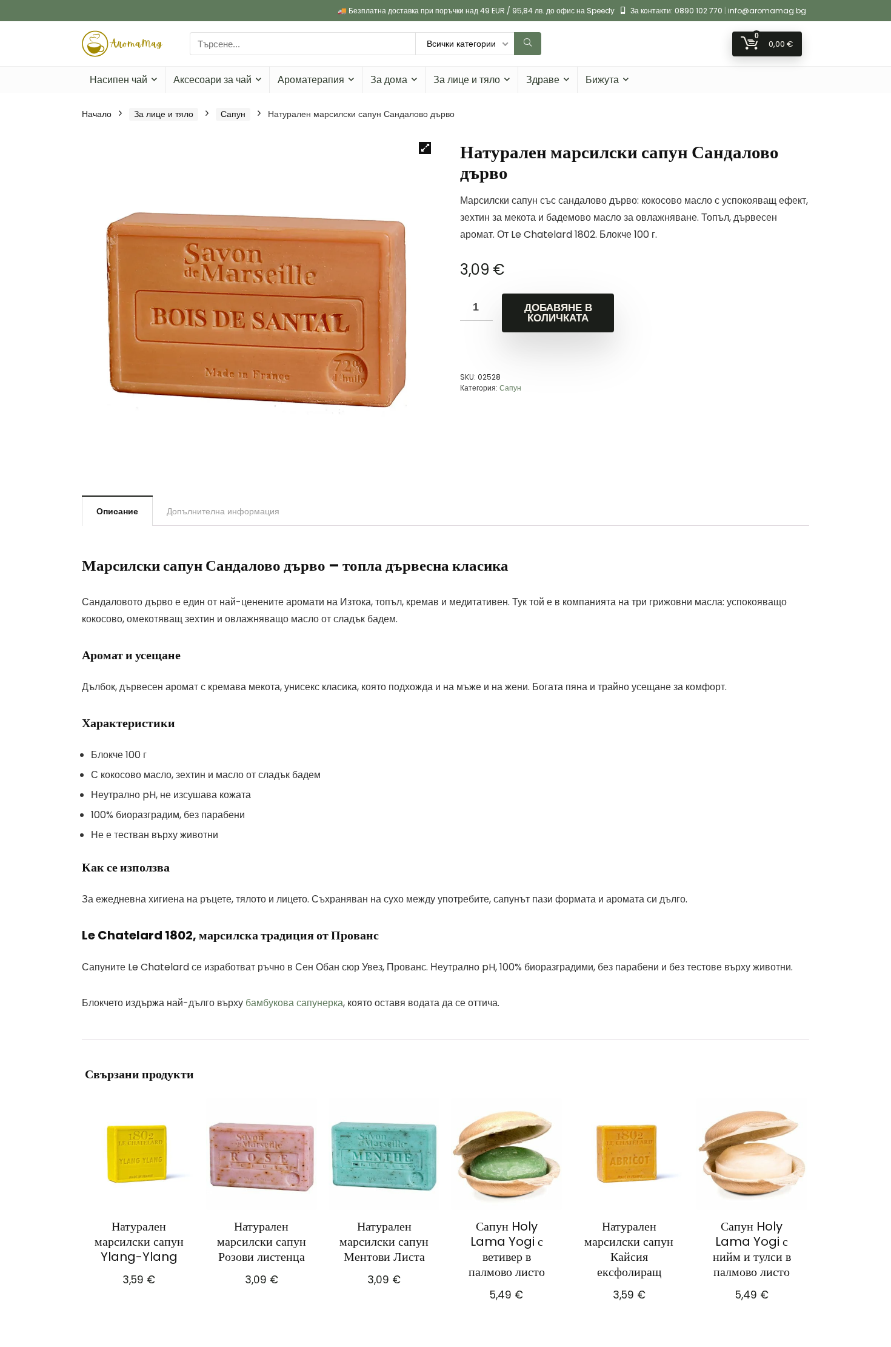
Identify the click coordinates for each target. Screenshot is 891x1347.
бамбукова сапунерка (294, 1003)
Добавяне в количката (558, 313)
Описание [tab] (117, 511)
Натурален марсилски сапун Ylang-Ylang (139, 1241)
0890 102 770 (698, 10)
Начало (97, 114)
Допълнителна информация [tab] (223, 511)
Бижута (602, 80)
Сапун (233, 114)
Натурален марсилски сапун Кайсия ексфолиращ (628, 1249)
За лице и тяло (466, 80)
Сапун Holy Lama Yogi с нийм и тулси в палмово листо (752, 1249)
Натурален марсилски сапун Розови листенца (261, 1241)
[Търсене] (527, 43)
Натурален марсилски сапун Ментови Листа (384, 1241)
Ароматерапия (311, 80)
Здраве (542, 80)
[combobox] (302, 43)
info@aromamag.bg (767, 10)
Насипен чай (118, 80)
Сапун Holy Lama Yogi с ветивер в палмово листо (507, 1249)
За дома (388, 80)
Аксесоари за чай (212, 80)
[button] (425, 148)
